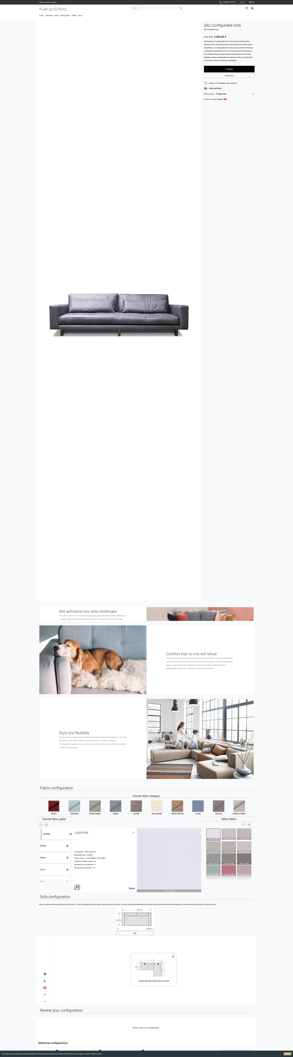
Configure (229, 69)
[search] (181, 8)
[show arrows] (45, 981)
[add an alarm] (45, 994)
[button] (135, 919)
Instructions (229, 76)
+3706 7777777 (229, 2)
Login (242, 2)
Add (134, 933)
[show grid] (45, 988)
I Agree (287, 1054)
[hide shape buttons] (45, 974)
